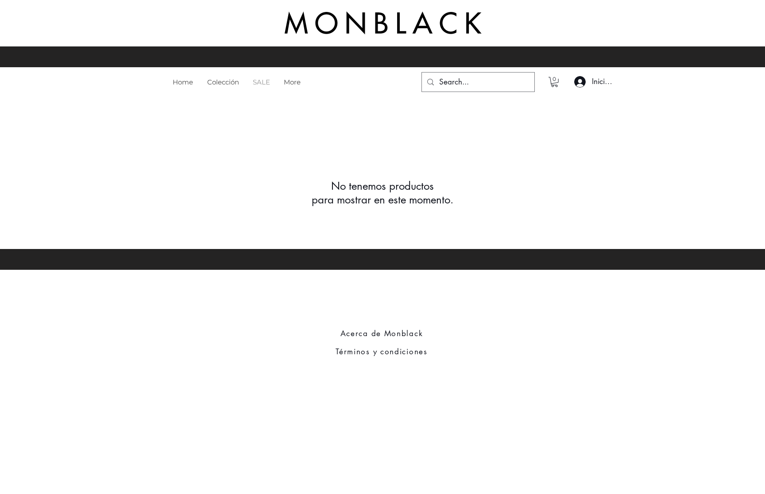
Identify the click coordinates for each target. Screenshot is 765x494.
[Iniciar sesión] (578, 81)
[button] (554, 82)
